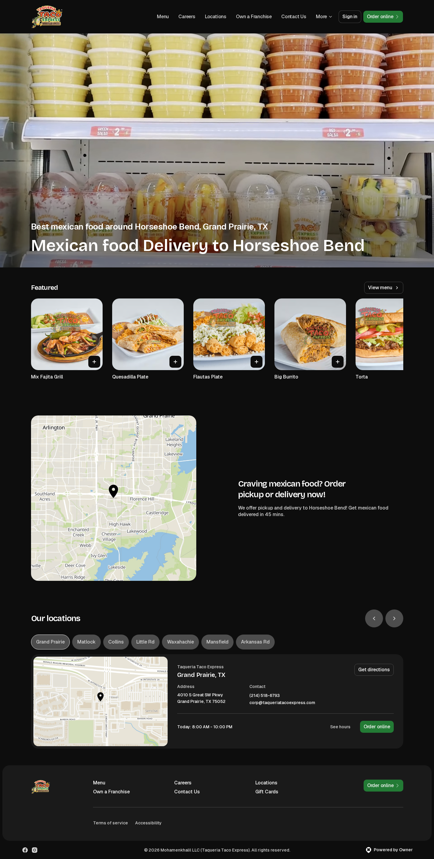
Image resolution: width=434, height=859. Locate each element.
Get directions (374, 669)
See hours (340, 726)
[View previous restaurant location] (374, 618)
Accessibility (148, 823)
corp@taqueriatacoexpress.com (282, 703)
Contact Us (293, 16)
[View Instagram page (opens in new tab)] (34, 850)
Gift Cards (266, 792)
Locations (215, 16)
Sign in (349, 16)
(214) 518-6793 (264, 695)
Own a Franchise (254, 16)
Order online (377, 726)
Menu (163, 16)
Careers (186, 16)
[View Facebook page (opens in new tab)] (25, 850)
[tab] (50, 642)
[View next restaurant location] (394, 618)
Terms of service (110, 823)
